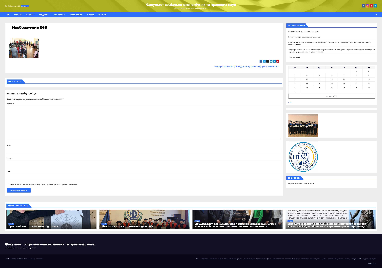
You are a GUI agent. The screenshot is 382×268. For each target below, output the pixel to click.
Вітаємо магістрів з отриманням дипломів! (304, 37)
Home (197, 259)
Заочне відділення (278, 259)
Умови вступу (76, 15)
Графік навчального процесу (233, 259)
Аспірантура (204, 259)
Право (324, 259)
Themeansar (39, 259)
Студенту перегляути (369, 259)
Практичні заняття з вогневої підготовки (303, 32)
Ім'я (9, 145)
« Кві (290, 102)
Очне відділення (315, 259)
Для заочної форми (249, 259)
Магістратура (305, 259)
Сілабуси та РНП (356, 259)
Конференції (59, 15)
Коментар (11, 103)
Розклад (346, 259)
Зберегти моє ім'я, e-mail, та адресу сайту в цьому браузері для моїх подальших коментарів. (43, 184)
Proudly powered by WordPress (14, 259)
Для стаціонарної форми (263, 259)
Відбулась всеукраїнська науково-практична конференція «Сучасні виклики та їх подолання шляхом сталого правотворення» (235, 225)
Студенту (43, 15)
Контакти (102, 15)
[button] (376, 15)
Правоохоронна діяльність (335, 259)
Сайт (9, 171)
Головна (18, 15)
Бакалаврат (213, 259)
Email (9, 158)
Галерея (90, 15)
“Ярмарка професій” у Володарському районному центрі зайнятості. (246, 66)
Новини (30, 15)
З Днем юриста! (294, 57)
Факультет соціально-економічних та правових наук (191, 5)
